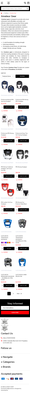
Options (9, 248)
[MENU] (2, 3)
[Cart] (28, 3)
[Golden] (8, 242)
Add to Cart (9, 107)
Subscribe (15, 312)
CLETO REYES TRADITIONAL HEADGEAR (4, 237)
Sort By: (3, 73)
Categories (8, 362)
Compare (5, 110)
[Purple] (2, 242)
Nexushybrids (4, 390)
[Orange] (10, 242)
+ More (12, 242)
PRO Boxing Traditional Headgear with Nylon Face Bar (7, 168)
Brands (7, 366)
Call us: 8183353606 (9, 338)
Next (18, 293)
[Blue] (6, 242)
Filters (22, 76)
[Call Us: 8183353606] (25, 3)
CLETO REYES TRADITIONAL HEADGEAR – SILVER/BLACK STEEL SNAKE (21, 239)
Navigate (8, 357)
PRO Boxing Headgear (21, 167)
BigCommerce (10, 388)
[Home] (1, 13)
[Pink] (4, 242)
